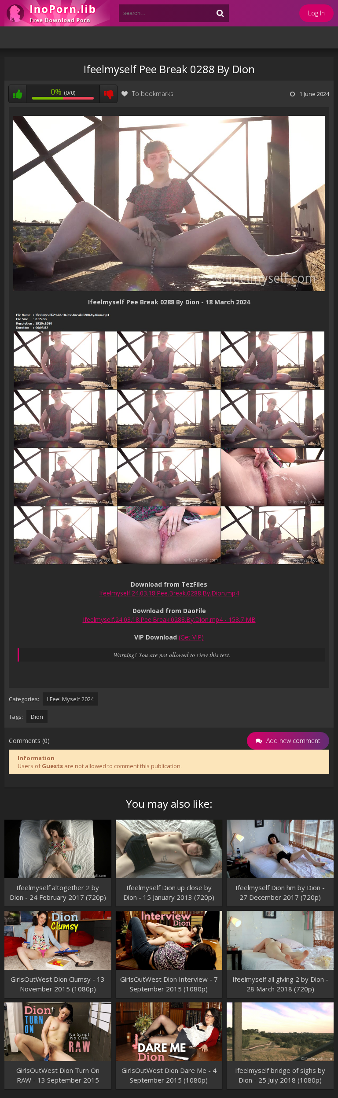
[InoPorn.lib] (57, 13)
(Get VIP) (191, 637)
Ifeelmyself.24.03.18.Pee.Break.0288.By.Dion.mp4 (169, 593)
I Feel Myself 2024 (70, 699)
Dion (37, 717)
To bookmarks (152, 93)
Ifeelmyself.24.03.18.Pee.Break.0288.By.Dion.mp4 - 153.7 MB (169, 619)
